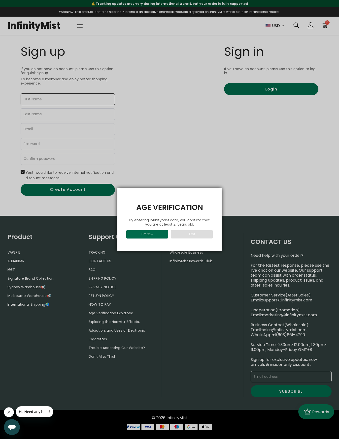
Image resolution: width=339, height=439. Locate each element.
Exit (192, 234)
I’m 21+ (147, 234)
